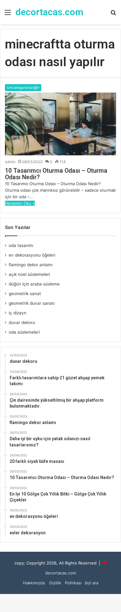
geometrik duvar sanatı (32, 303)
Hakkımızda (34, 582)
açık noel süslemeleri (29, 274)
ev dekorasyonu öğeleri (32, 255)
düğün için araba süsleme (34, 283)
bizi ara (91, 582)
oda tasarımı (21, 245)
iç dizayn (17, 312)
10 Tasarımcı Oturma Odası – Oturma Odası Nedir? (56, 174)
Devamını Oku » (20, 203)
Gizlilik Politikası (65, 582)
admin (10, 161)
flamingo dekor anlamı (30, 264)
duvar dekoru (22, 322)
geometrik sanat (25, 293)
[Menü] (8, 14)
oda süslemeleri (24, 332)
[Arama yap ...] (113, 14)
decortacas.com (60, 572)
